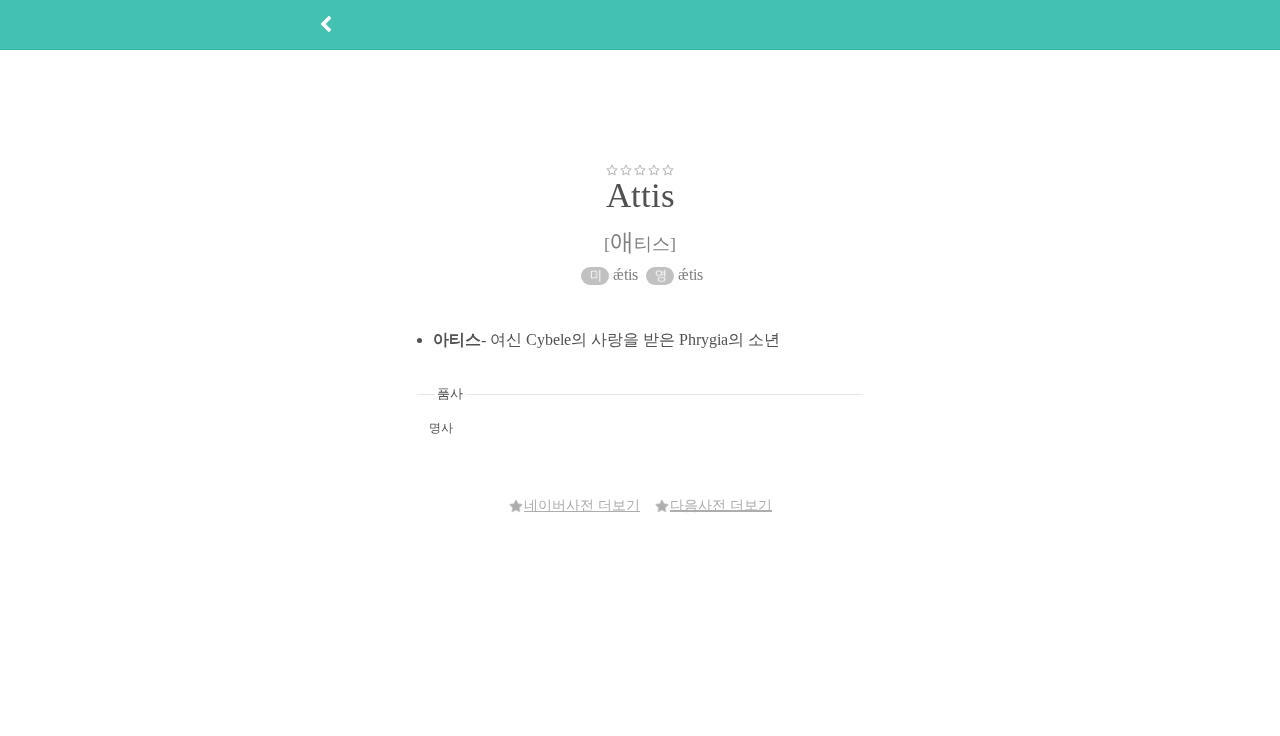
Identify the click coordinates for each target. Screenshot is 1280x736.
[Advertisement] (640, 106)
